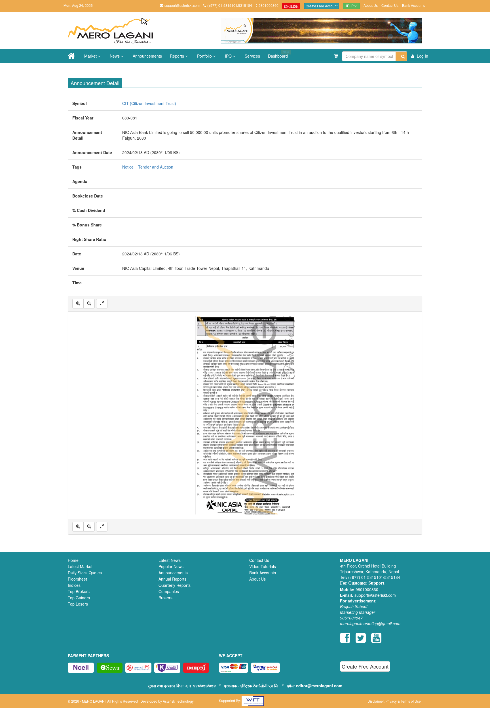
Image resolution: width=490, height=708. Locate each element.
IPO (229, 56)
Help (349, 6)
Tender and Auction (155, 167)
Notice (128, 167)
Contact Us (389, 5)
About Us (371, 5)
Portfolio (205, 56)
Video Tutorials (262, 566)
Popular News (171, 566)
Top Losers (78, 604)
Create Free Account (321, 5)
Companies (169, 591)
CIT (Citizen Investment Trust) (149, 103)
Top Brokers (79, 591)
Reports (177, 56)
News (115, 56)
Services (252, 56)
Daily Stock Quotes (85, 572)
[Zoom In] (78, 303)
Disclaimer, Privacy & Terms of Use (394, 701)
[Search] (401, 56)
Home (73, 560)
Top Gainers (79, 597)
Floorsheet (77, 579)
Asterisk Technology (178, 701)
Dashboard (278, 54)
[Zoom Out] (89, 303)
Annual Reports (172, 579)
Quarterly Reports (175, 585)
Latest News (170, 560)
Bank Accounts (413, 5)
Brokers (165, 597)
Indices (74, 585)
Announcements (147, 56)
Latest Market (80, 566)
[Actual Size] (101, 303)
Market (91, 56)
